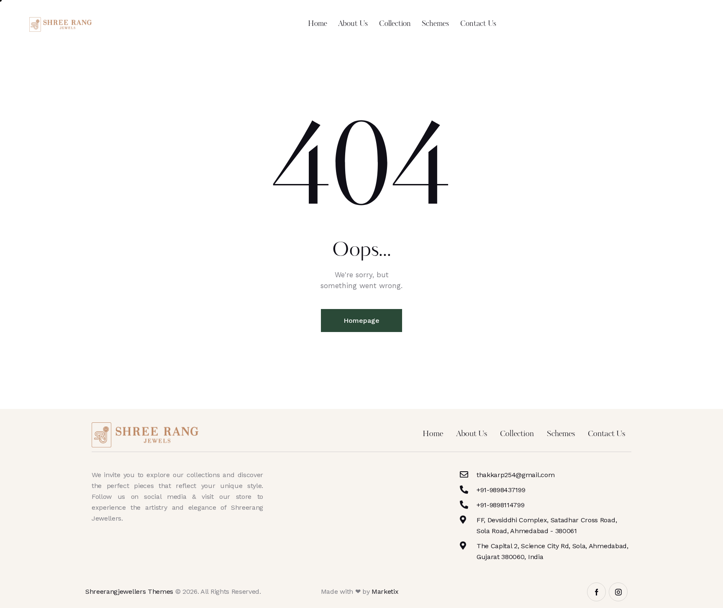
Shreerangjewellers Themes (129, 591)
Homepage (361, 320)
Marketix (385, 591)
